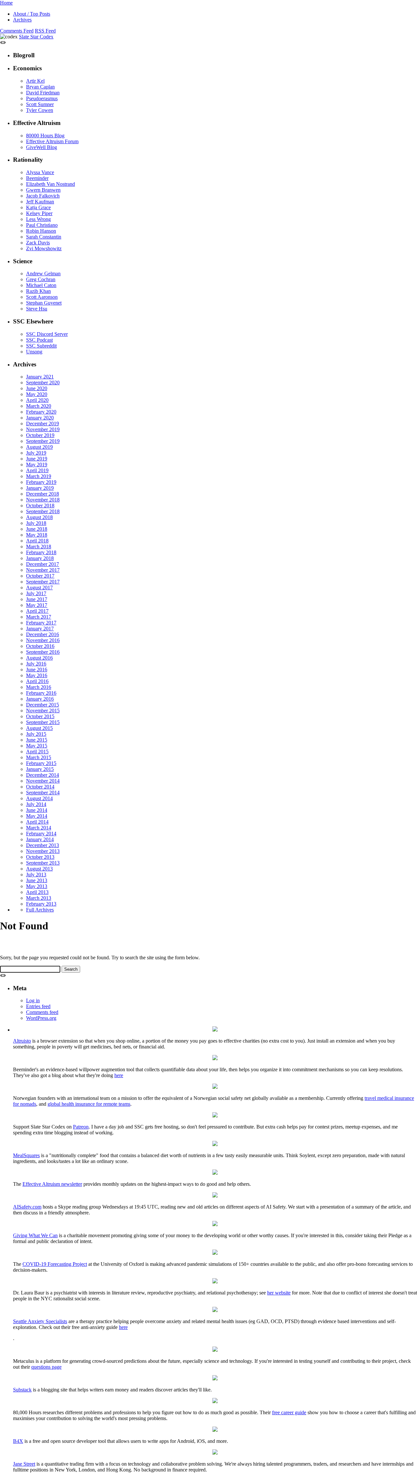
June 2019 (36, 458)
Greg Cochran (40, 279)
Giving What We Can (35, 1235)
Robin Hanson (41, 231)
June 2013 (36, 880)
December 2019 (42, 423)
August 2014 (39, 798)
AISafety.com (27, 1207)
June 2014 (36, 810)
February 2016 (41, 693)
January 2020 (40, 417)
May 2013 (36, 886)
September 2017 (43, 581)
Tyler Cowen (39, 110)
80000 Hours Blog (45, 135)
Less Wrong (38, 219)
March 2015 (38, 757)
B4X (18, 1441)
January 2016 (40, 699)
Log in (33, 1000)
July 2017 (36, 593)
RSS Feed (45, 31)
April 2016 (37, 681)
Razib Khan (38, 291)
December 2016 (42, 634)
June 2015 (36, 740)
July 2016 (36, 663)
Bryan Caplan (40, 86)
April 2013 (37, 892)
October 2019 (40, 435)
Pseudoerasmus (42, 98)
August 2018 (39, 517)
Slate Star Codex (36, 36)
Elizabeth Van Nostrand (50, 184)
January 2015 (40, 769)
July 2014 (36, 804)
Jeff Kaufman (40, 201)
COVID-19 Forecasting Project (54, 1264)
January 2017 (40, 628)
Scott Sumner (40, 104)
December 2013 (42, 845)
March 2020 (38, 406)
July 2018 (36, 523)
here (118, 1075)
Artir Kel (35, 81)
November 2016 (43, 640)
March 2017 (38, 617)
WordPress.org (41, 1018)
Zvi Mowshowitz (44, 248)
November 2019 (43, 429)
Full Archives (40, 909)
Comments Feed (17, 31)
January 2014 (40, 839)
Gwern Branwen (43, 190)
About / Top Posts (31, 14)
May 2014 (36, 816)
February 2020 (41, 412)
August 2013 (39, 868)
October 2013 (40, 857)
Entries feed (38, 1006)
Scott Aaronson (42, 297)
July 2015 (36, 734)
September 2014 (43, 792)
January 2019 (40, 488)
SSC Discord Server (47, 334)
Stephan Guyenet (44, 303)
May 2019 (36, 464)
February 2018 (41, 552)
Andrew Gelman (43, 273)
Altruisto (22, 1041)
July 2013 (36, 874)
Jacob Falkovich (43, 195)
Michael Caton (41, 285)
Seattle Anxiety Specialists (40, 1321)
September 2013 (43, 863)
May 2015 (36, 745)
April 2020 (37, 400)
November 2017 (43, 570)
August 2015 (39, 728)
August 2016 (39, 658)
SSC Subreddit (41, 346)
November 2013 (43, 851)
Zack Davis (38, 242)
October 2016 (40, 646)
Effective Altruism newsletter (52, 1184)
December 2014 (42, 775)
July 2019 (36, 453)
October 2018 (40, 505)
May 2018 (36, 535)
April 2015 (37, 751)
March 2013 (38, 898)
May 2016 (36, 675)
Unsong (34, 351)
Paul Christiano (42, 225)
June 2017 (36, 599)
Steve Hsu (36, 308)
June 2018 (36, 529)
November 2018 (43, 499)
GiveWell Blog (41, 147)
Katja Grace (38, 207)
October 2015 (40, 716)
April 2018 (37, 540)
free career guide (289, 1412)
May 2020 (36, 394)
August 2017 (39, 587)
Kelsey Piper (39, 213)
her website (279, 1292)
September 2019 (43, 441)
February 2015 (41, 763)
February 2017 (41, 622)
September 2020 (43, 382)
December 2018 (42, 494)
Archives (22, 19)
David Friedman (43, 92)
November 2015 (43, 710)
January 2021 (40, 376)
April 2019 (37, 470)
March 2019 (38, 476)
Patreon (81, 1126)
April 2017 (37, 611)
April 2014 (37, 822)
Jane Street (24, 1464)
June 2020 (36, 388)
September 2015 (43, 722)
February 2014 (41, 833)
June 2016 (36, 669)
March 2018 (38, 546)
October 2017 (40, 576)
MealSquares (26, 1155)
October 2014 (40, 786)
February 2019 (41, 482)
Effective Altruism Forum (52, 141)
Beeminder (37, 178)
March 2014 (38, 827)
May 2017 (36, 605)
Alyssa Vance (40, 172)
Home (6, 3)
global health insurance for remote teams (89, 1104)
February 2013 (41, 904)
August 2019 (39, 447)
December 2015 (42, 704)
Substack (22, 1389)
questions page (46, 1367)
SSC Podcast (39, 340)
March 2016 (38, 687)
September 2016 (43, 652)
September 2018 (43, 511)
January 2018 (40, 558)
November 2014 (43, 781)
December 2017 (42, 564)
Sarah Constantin (43, 236)
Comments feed (42, 1012)
